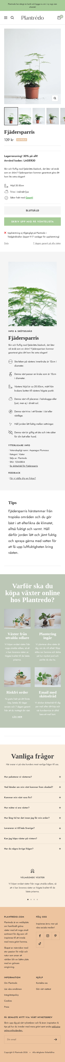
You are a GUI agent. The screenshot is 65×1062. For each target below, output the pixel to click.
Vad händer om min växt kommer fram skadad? (28, 787)
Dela (6, 243)
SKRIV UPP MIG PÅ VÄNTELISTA (32, 221)
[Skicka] (55, 1039)
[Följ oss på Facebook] (40, 936)
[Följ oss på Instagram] (48, 936)
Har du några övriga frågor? (18, 848)
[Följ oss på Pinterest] (55, 936)
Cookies (8, 1000)
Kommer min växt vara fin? (18, 797)
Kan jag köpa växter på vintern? (20, 838)
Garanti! (29, 197)
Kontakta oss (41, 983)
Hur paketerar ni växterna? (18, 776)
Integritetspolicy (11, 995)
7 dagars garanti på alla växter (47, 243)
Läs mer (17, 717)
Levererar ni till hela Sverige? (19, 828)
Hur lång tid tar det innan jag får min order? (27, 817)
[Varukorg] (59, 17)
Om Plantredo (10, 983)
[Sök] (12, 17)
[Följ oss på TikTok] (40, 944)
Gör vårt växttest (43, 989)
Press (6, 1006)
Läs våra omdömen (13, 989)
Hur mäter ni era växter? (16, 807)
